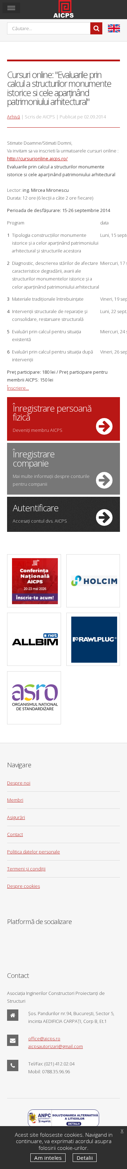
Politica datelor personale (33, 851)
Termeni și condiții (26, 868)
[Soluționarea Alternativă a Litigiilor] (63, 1125)
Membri (15, 800)
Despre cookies (23, 886)
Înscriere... (18, 388)
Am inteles (48, 1157)
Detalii (85, 1157)
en (114, 28)
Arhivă (13, 116)
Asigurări (16, 817)
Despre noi (18, 783)
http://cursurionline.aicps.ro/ (37, 158)
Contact (15, 834)
